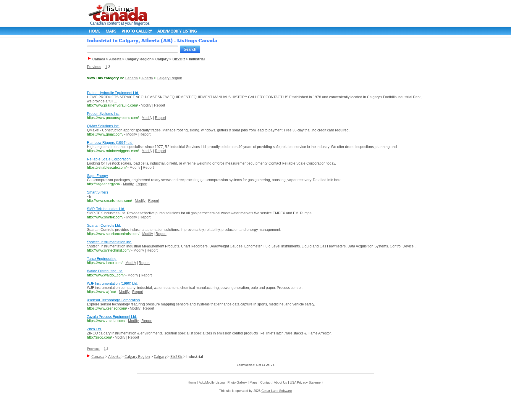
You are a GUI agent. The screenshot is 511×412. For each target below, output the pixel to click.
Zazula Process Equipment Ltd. (112, 317)
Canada (131, 78)
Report (159, 105)
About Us (280, 382)
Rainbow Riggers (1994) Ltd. (110, 143)
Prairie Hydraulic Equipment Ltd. (113, 93)
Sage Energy (97, 176)
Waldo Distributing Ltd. (105, 271)
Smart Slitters (97, 192)
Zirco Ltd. (94, 329)
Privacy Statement (310, 382)
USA (293, 382)
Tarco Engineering (102, 259)
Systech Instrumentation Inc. (109, 242)
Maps (111, 31)
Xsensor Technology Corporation (113, 300)
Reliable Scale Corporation (109, 159)
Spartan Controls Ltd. (104, 225)
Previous (94, 67)
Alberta (147, 78)
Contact (265, 382)
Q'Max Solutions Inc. (103, 126)
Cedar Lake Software (276, 390)
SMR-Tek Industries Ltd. (106, 209)
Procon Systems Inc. (103, 114)
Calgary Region (169, 78)
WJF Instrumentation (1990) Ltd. (112, 283)
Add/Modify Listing (177, 31)
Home (94, 31)
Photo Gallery (137, 31)
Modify (146, 105)
